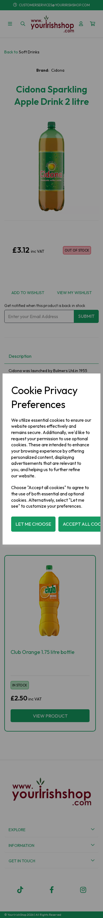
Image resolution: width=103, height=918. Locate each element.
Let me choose (33, 524)
